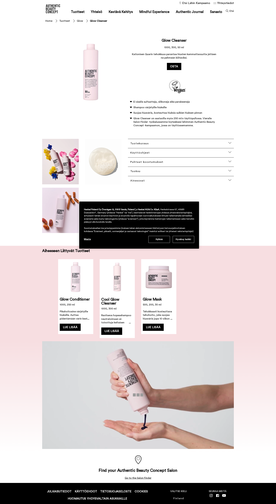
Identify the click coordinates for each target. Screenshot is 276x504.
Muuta (87, 239)
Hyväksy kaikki (183, 239)
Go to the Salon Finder (138, 478)
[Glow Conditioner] (75, 298)
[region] (139, 225)
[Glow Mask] (158, 298)
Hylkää (159, 239)
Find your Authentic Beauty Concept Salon (138, 470)
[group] (138, 298)
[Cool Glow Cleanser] (117, 298)
